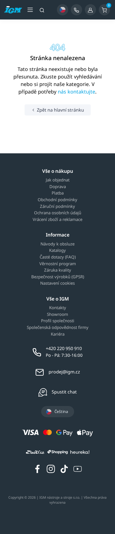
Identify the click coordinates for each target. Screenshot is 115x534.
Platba (58, 193)
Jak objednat (58, 180)
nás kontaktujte (76, 91)
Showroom (57, 314)
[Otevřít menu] (30, 9)
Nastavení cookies (57, 283)
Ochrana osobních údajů (57, 213)
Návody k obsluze (57, 244)
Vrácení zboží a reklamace (57, 219)
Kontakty (57, 308)
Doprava (57, 186)
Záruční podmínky (57, 206)
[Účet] (90, 9)
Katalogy (57, 250)
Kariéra (57, 334)
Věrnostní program (57, 264)
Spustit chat (64, 392)
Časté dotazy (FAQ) (58, 257)
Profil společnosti (57, 321)
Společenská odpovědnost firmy (57, 327)
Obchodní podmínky (57, 200)
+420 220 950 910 (64, 348)
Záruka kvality (57, 270)
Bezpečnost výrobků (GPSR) (57, 277)
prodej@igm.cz (64, 372)
